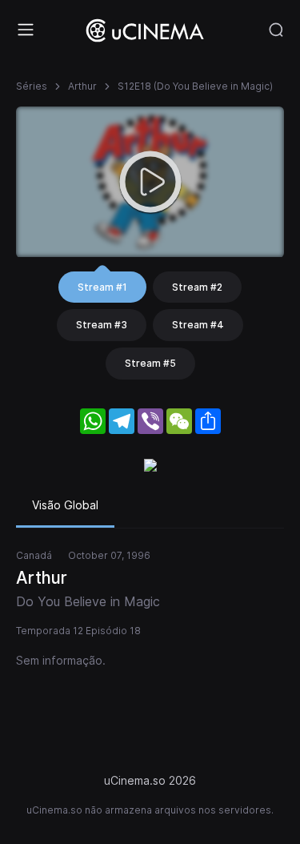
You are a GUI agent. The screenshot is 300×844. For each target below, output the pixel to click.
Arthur (82, 86)
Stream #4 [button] (198, 325)
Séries (31, 86)
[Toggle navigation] (25, 30)
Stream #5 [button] (150, 363)
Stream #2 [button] (197, 287)
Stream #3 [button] (101, 325)
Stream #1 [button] (102, 287)
